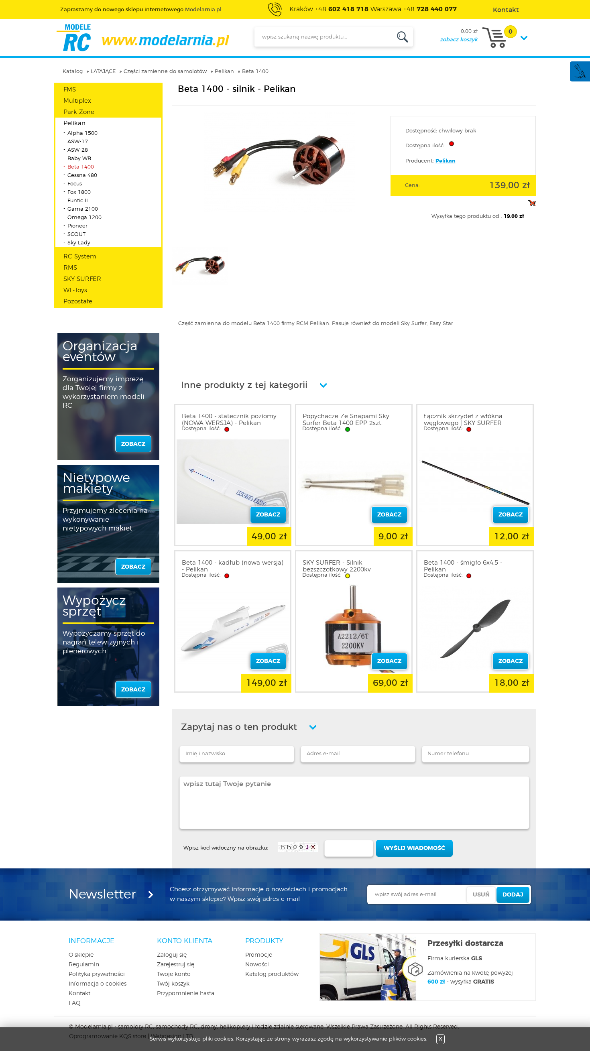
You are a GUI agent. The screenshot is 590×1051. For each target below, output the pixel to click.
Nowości (257, 965)
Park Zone (78, 112)
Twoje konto (174, 974)
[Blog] (579, 77)
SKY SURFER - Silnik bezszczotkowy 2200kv (336, 566)
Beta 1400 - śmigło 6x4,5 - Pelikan (463, 566)
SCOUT (76, 234)
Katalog (73, 71)
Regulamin (84, 965)
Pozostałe (77, 302)
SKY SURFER (82, 279)
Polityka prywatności (97, 974)
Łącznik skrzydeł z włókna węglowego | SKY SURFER (463, 419)
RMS (70, 268)
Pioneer (77, 226)
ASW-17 (77, 141)
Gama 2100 (82, 209)
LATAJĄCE (103, 71)
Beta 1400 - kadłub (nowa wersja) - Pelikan (232, 566)
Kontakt (79, 993)
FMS (69, 90)
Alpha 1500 (82, 133)
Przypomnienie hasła (185, 993)
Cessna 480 (82, 175)
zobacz (133, 444)
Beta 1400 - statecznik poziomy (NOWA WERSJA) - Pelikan (229, 419)
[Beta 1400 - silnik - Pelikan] (279, 210)
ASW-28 (77, 150)
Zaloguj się (172, 955)
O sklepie (81, 955)
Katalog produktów (272, 974)
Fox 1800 (79, 192)
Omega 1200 (84, 217)
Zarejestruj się (175, 965)
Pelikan (224, 71)
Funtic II (77, 200)
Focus (74, 184)
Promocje (258, 955)
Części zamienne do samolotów (165, 71)
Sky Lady (78, 243)
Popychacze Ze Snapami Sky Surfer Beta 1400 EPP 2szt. (346, 419)
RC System (79, 257)
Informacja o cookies (97, 984)
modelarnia (142, 37)
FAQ (75, 1003)
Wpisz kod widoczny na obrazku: (225, 848)
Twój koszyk (173, 984)
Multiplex (77, 101)
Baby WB (79, 158)
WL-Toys (75, 290)
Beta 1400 (255, 71)
